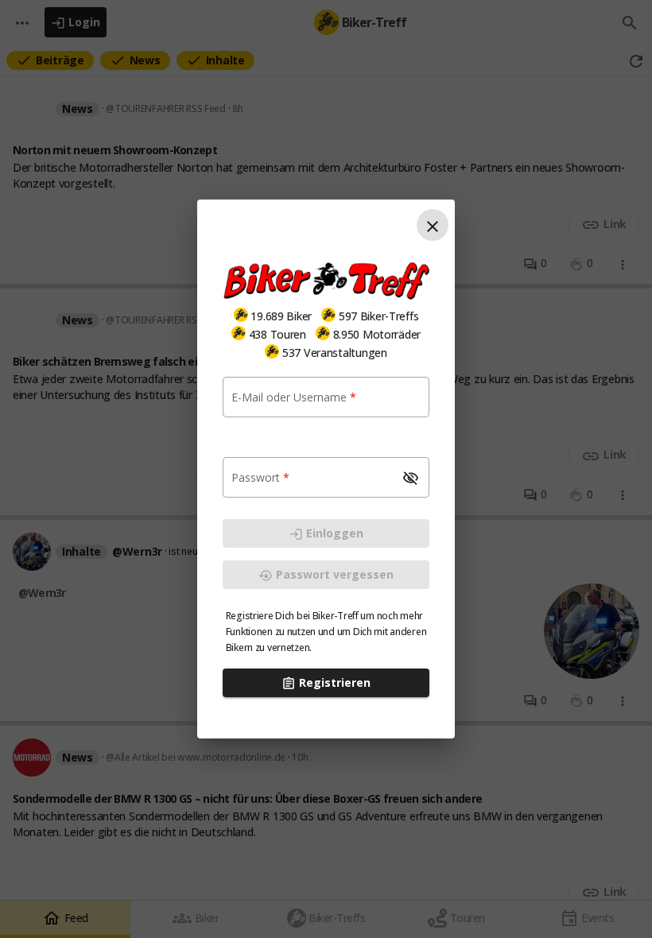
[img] (241, 315)
